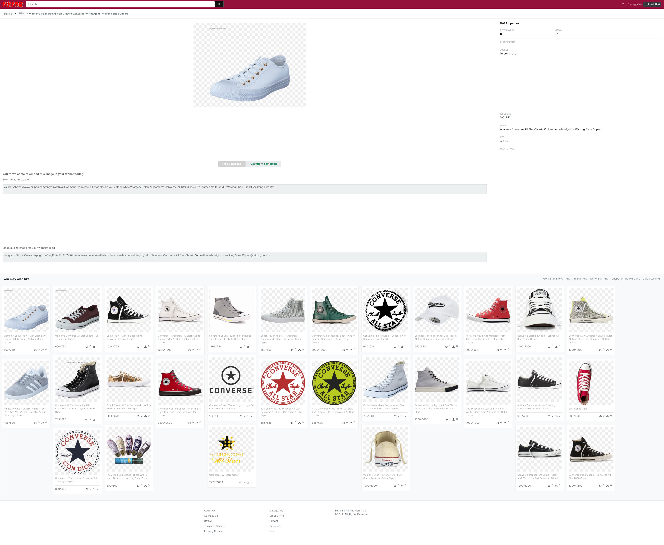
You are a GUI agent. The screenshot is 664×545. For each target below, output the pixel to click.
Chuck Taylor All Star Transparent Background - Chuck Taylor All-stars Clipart (281, 339)
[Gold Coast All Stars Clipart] (231, 449)
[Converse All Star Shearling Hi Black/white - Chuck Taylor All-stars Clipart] (77, 379)
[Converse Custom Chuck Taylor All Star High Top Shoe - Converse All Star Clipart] (180, 382)
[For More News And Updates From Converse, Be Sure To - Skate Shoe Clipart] (488, 309)
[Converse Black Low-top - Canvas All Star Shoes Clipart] (539, 309)
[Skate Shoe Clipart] (591, 382)
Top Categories (632, 4)
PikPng (8, 13)
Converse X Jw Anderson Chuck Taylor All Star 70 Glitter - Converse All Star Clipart (590, 339)
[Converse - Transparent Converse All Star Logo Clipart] (77, 452)
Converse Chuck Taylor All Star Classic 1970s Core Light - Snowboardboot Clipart (436, 408)
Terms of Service (215, 526)
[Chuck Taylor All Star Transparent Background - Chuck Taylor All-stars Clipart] (283, 309)
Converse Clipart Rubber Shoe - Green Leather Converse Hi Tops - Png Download (333, 339)
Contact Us (211, 515)
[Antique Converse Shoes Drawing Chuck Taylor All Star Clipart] (539, 379)
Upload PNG (652, 4)
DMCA (208, 521)
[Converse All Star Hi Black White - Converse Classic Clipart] (129, 309)
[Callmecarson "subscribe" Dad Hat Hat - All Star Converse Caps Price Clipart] (437, 309)
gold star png (651, 278)
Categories (276, 510)
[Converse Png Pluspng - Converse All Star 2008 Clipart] (591, 449)
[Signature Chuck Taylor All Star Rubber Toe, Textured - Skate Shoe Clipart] (231, 309)
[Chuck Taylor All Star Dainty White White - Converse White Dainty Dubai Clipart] (488, 382)
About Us (210, 510)
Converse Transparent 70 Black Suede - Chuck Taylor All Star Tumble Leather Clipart (180, 339)
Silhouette (275, 526)
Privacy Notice (213, 531)
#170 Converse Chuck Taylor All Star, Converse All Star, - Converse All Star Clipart (333, 412)
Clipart (273, 521)
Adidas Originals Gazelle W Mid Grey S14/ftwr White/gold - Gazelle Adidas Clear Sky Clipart (25, 412)
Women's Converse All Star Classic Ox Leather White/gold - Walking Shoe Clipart (25, 339)
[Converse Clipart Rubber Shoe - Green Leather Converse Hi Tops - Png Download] (334, 309)
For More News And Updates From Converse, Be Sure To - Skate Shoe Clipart (485, 339)
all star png (580, 278)
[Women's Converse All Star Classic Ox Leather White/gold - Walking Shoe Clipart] (249, 64)
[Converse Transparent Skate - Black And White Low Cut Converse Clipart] (539, 449)
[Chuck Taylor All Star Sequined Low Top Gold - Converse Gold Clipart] (129, 379)
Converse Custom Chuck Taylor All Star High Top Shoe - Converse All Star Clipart (179, 412)
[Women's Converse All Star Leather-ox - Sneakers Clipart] (77, 309)
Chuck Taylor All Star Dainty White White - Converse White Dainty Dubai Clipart (487, 412)
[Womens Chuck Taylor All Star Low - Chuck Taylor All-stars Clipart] (385, 449)
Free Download (231, 163)
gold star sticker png (556, 278)
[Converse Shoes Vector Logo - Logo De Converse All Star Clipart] (231, 379)
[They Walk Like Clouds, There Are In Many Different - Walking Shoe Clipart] (129, 449)
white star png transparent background (615, 278)
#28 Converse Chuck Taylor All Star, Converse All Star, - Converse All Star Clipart (281, 412)
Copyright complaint (263, 163)
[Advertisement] (249, 135)
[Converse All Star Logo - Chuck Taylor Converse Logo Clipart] (385, 309)
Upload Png (276, 515)
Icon (272, 531)
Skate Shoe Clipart (579, 408)
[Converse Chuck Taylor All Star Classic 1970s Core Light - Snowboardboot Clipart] (437, 379)
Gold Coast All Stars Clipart (224, 474)
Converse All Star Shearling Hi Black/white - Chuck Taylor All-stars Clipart (75, 408)
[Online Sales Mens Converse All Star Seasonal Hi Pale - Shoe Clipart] (385, 379)
